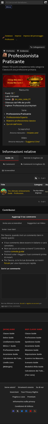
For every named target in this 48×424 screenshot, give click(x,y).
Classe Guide (8, 333)
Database (9, 36)
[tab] (9, 158)
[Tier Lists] (30, 375)
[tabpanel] (24, 190)
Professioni (9, 39)
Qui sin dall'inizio (14, 124)
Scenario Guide (31, 362)
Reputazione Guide (33, 354)
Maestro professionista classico (21, 120)
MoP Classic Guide (33, 329)
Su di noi (39, 387)
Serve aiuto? (10, 387)
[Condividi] (45, 2)
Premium (31, 397)
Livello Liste (8, 362)
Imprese (18, 36)
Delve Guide (8, 337)
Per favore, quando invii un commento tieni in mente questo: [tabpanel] (24, 270)
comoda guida (17, 251)
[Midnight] (7, 366)
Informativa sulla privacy (24, 401)
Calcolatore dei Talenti (13, 358)
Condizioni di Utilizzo (24, 406)
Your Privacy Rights (29, 392)
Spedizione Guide (32, 342)
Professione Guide (11, 350)
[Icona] (4, 55)
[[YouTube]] (30, 411)
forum (7, 263)
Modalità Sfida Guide (34, 366)
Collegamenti (39, 47)
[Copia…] (36, 178)
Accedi (22, 303)
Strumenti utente (26, 387)
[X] (17, 411)
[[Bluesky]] (22, 411)
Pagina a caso (19, 397)
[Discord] (13, 411)
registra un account (32, 303)
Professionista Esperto (17, 117)
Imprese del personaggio (33, 36)
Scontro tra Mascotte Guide (35, 358)
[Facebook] (26, 411)
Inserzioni (14, 392)
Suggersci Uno (32, 141)
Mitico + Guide (9, 346)
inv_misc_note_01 (22, 99)
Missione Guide (31, 350)
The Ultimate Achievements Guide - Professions (19, 192)
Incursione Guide (10, 354)
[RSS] (35, 411)
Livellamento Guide (11, 342)
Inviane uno (32, 132)
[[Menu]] (2, 2)
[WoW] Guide (9, 329)
